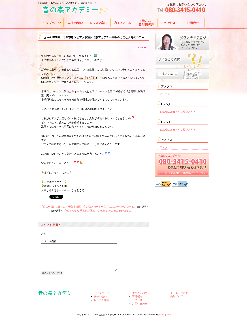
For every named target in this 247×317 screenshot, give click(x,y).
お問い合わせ (139, 303)
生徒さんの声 (139, 292)
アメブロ (165, 93)
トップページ (101, 292)
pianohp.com (164, 314)
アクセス (137, 300)
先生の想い (100, 296)
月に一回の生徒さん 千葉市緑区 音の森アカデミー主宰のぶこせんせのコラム (88, 206)
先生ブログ (176, 296)
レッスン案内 (101, 300)
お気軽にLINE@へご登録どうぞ (178, 111)
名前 (43, 233)
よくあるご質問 (179, 292)
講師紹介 (137, 296)
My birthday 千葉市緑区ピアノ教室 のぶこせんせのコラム (98, 210)
